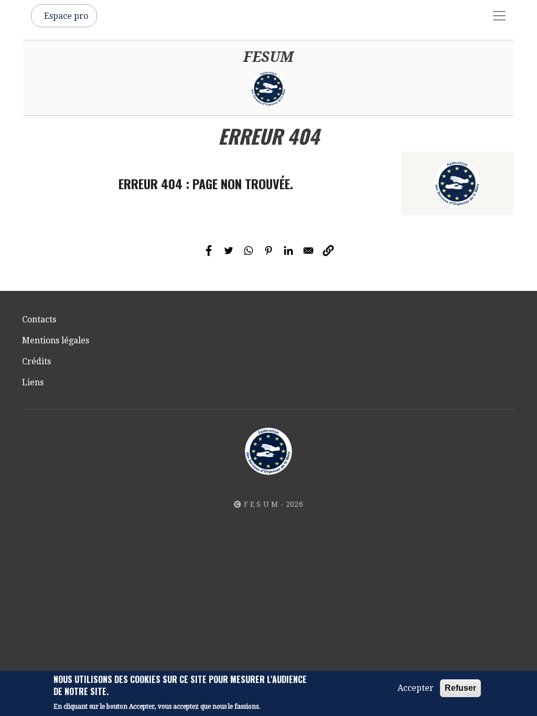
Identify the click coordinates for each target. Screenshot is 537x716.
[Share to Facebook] (209, 250)
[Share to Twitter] (229, 250)
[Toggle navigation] (499, 15)
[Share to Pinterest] (268, 250)
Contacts (39, 319)
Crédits (36, 361)
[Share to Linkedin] (288, 250)
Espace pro (66, 16)
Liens (33, 382)
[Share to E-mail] (308, 250)
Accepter (416, 688)
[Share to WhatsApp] (248, 250)
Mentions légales (55, 340)
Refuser (460, 688)
